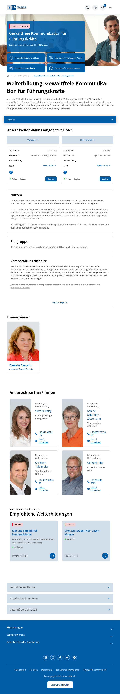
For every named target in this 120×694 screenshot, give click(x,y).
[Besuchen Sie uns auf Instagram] (52, 657)
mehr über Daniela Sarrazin (21, 369)
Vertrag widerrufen (60, 684)
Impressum (46, 669)
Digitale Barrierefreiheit (94, 669)
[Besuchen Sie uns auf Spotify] (74, 657)
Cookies (34, 669)
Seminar (17, 524)
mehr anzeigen (58, 302)
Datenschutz (20, 669)
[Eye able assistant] (95, 8)
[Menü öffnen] (110, 8)
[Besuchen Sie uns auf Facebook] (60, 657)
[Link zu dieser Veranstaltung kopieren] (11, 172)
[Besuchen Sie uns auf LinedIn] (45, 657)
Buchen (51, 179)
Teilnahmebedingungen (67, 669)
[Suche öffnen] (87, 8)
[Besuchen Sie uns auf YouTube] (67, 657)
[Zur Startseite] (8, 76)
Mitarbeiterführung (21, 76)
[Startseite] (16, 7)
